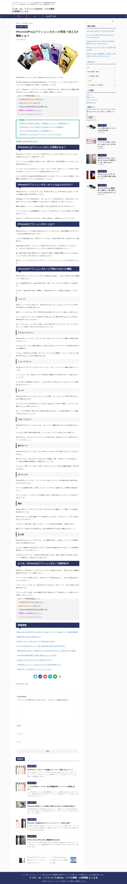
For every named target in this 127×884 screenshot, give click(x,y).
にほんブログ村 (91, 120)
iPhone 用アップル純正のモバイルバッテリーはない (34, 669)
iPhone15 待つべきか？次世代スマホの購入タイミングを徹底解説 (41, 127)
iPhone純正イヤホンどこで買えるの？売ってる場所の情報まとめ (39, 665)
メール (20, 734)
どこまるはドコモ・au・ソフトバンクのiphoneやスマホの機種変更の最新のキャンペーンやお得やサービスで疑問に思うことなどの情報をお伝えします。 (63, 874)
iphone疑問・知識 (51, 16)
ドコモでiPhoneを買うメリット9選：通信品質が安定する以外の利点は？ (41, 646)
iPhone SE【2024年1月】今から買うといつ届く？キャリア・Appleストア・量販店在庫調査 (47, 632)
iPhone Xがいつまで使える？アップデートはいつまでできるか (40, 134)
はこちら (30, 110)
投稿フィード (90, 97)
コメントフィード (91, 100)
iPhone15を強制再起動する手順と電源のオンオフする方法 (36, 655)
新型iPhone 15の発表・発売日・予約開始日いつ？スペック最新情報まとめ (44, 123)
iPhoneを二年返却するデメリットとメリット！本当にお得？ (49, 823)
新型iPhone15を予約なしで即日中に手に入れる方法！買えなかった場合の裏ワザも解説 (46, 651)
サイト (19, 742)
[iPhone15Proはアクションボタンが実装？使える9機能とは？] (50, 676)
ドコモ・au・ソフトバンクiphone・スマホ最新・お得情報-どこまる (63, 877)
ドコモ (19, 16)
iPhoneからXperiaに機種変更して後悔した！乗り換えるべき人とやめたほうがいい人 (101, 55)
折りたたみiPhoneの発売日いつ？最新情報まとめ (36, 131)
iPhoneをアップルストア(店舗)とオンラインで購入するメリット (50, 770)
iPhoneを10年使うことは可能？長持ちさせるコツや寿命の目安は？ (51, 806)
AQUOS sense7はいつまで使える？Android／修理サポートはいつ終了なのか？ (100, 42)
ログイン (89, 94)
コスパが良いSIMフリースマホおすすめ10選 (100, 31)
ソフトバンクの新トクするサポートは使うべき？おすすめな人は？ (100, 36)
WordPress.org (91, 102)
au (34, 16)
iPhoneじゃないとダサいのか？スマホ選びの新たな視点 (36, 641)
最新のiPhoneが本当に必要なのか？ (29, 637)
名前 (19, 725)
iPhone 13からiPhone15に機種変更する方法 (43, 840)
